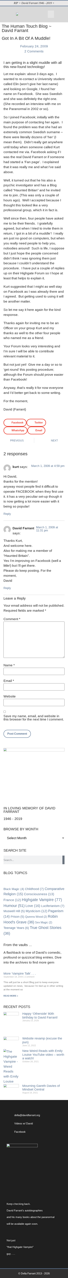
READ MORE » (10, 996)
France (12, 900)
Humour (14, 905)
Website (9, 696)
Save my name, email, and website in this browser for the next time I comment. (33, 717)
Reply (7, 513)
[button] (51, 14)
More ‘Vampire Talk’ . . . (19, 973)
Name (9, 665)
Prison (17, 916)
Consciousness (39, 894)
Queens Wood (36, 916)
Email (8, 680)
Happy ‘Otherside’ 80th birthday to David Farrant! (40, 1015)
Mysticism (36, 911)
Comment (11, 619)
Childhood (34, 889)
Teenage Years (16, 928)
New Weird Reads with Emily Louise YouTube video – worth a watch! (43, 1054)
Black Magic (13, 889)
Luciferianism (52, 906)
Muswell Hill (14, 911)
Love (32, 906)
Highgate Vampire (42, 899)
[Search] (63, 860)
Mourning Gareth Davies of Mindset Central (41, 1087)
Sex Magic (43, 922)
